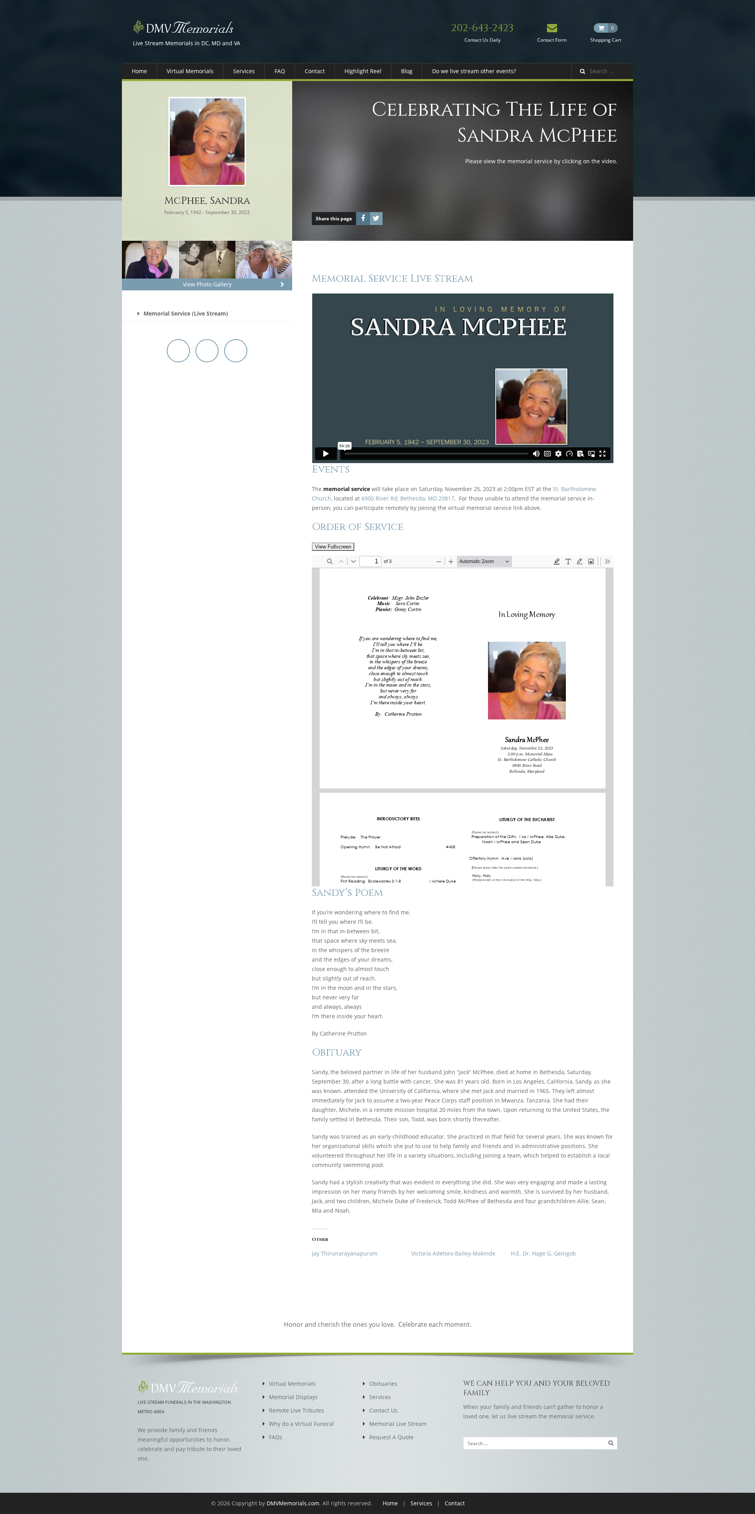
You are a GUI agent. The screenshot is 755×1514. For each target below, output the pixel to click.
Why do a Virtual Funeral (301, 1423)
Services (244, 71)
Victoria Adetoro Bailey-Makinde (453, 1253)
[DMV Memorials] (186, 27)
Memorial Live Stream (398, 1423)
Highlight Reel (362, 71)
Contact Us (383, 1410)
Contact (315, 71)
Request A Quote (391, 1437)
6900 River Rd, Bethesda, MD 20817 (407, 498)
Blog (406, 71)
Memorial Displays (293, 1397)
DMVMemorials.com (293, 1503)
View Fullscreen (333, 547)
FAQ (279, 71)
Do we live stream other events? (474, 71)
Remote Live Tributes (296, 1410)
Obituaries (383, 1383)
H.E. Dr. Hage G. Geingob (543, 1253)
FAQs (275, 1437)
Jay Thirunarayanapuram (345, 1253)
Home (139, 71)
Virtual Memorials (190, 71)
